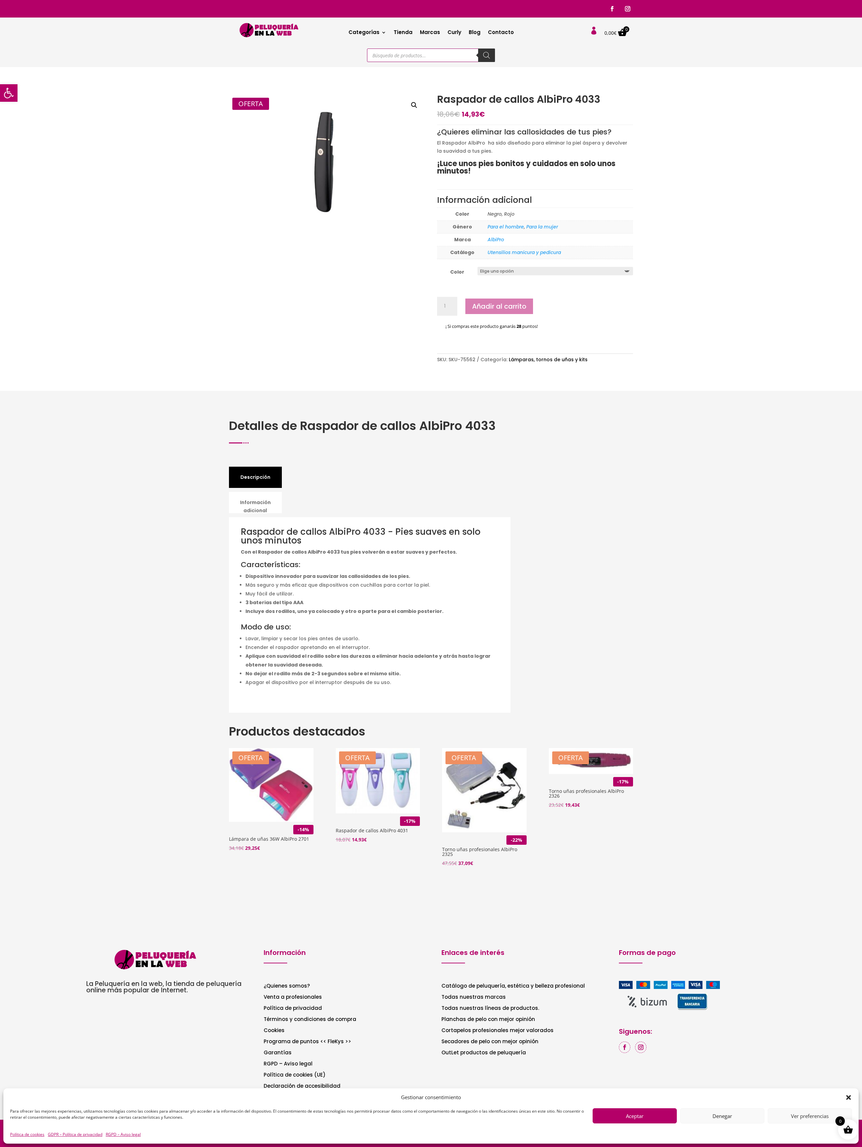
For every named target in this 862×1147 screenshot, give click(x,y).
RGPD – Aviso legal (123, 1134)
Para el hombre (506, 226)
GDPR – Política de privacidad (75, 1134)
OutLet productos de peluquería (483, 1053)
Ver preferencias (810, 1116)
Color (457, 272)
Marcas (430, 33)
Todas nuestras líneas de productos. (490, 1009)
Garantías (278, 1053)
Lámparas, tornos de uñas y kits (548, 359)
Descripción (255, 477)
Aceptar (634, 1116)
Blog (474, 33)
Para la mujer (542, 226)
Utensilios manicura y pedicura (524, 252)
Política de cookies (27, 1134)
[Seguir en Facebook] (612, 8)
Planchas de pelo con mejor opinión (488, 1020)
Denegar (722, 1116)
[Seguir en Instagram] (627, 8)
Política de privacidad (293, 1009)
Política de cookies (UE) (295, 1075)
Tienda (403, 33)
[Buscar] (486, 55)
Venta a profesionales (293, 997)
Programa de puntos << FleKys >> (307, 1042)
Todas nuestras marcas (473, 997)
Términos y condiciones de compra (310, 1020)
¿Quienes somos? (287, 986)
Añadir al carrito (499, 306)
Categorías (364, 33)
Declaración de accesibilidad (302, 1086)
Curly (454, 33)
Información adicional (255, 506)
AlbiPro (496, 239)
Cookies (274, 1031)
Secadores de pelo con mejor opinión (489, 1042)
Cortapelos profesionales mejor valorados (497, 1031)
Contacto (501, 33)
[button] (9, 93)
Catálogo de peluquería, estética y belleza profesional (513, 986)
